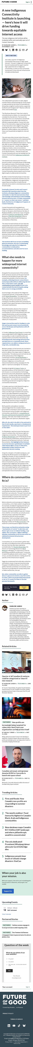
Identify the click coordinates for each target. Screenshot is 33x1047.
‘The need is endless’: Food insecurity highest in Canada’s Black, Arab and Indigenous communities (18, 817)
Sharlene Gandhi (10, 45)
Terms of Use (17, 1043)
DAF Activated (12, 910)
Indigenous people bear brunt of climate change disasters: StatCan (15, 858)
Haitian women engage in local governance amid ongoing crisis (15, 926)
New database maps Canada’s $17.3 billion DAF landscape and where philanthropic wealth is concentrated (18, 831)
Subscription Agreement (20, 1042)
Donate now (24, 587)
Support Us (8, 891)
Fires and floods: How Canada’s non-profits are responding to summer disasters (16, 802)
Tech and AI (22, 45)
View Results (16, 976)
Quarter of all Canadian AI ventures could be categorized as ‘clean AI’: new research (15, 678)
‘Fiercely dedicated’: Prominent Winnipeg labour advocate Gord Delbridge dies (17, 845)
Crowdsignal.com (16, 978)
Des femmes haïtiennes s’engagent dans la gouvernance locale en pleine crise (16, 935)
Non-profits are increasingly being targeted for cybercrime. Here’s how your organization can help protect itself (15, 726)
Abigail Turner (9, 732)
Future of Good (16, 1034)
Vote (9, 970)
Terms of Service (16, 1019)
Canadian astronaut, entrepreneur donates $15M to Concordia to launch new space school (15, 773)
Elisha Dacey (8, 778)
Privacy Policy (8, 1013)
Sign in (28, 2)
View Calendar (6, 914)
